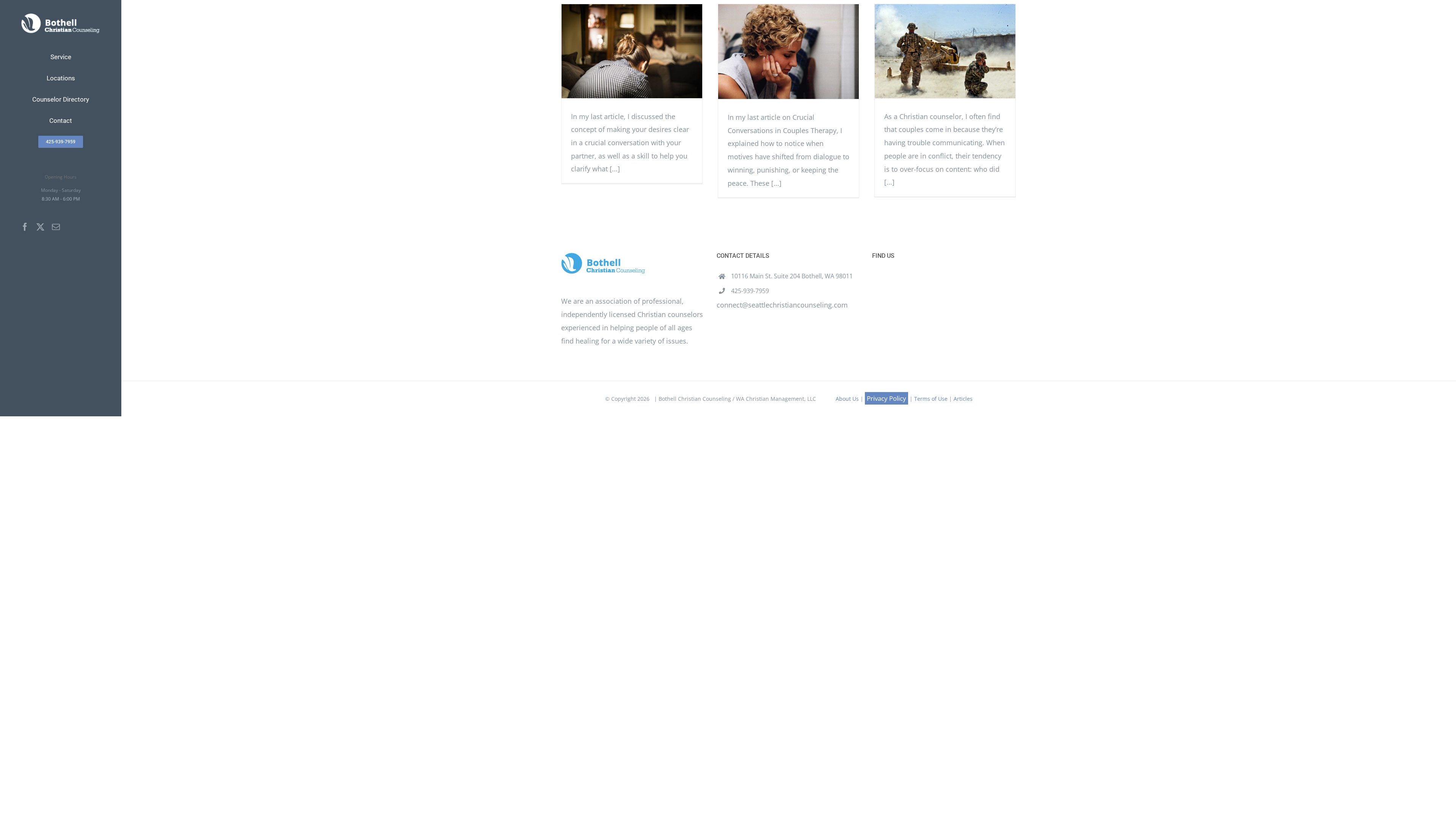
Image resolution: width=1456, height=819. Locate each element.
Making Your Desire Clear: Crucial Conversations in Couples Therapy (788, 51)
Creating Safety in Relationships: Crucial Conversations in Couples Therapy (631, 51)
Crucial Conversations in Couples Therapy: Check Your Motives (945, 51)
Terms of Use (931, 398)
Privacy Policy (886, 398)
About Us (847, 398)
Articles (963, 398)
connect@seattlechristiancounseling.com (782, 304)
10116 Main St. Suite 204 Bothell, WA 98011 (792, 276)
